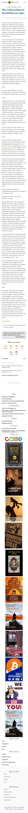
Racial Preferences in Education (14, 325)
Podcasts (14, 426)
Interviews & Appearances (8, 762)
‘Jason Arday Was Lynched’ (9, 428)
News (3, 741)
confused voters (7, 148)
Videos (14, 418)
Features (4, 746)
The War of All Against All (9, 408)
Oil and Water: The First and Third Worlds (13, 401)
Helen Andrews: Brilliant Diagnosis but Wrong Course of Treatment (14, 411)
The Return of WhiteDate (8, 396)
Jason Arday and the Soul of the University (13, 413)
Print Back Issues (6, 757)
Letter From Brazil (7, 399)
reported (4, 251)
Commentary (14, 405)
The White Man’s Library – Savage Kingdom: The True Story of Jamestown (13, 431)
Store (3, 749)
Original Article (6, 321)
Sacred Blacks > (20, 337)
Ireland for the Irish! (7, 416)
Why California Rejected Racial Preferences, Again (13, 11)
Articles (4, 754)
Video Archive (5, 765)
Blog (14, 394)
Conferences (5, 759)
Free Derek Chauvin (7, 421)
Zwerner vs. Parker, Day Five (9, 403)
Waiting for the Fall (7, 423)
